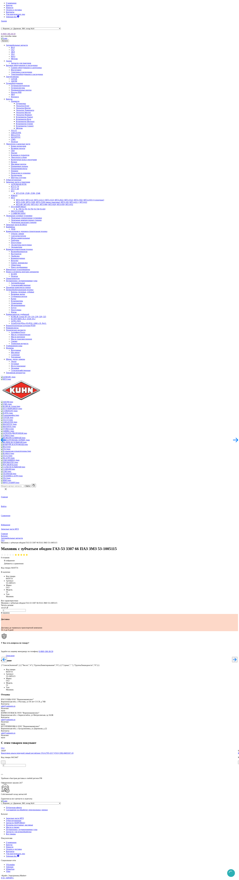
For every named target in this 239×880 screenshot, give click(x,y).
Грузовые (15, 364)
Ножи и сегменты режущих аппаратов (22, 272)
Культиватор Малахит (25, 121)
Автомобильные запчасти (17, 45)
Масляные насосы (18, 164)
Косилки (14, 260)
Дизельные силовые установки (19, 216)
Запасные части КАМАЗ (16, 225)
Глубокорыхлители (19, 296)
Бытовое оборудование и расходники (22, 65)
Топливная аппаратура (15, 373)
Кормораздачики (18, 258)
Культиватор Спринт (25, 126)
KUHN (14, 274)
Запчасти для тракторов (21, 63)
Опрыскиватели (13, 278)
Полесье (14, 142)
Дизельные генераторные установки (26, 218)
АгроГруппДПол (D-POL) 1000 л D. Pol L (28, 323)
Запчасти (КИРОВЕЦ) (15, 823)
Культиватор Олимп (24, 124)
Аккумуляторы (12, 77)
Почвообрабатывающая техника (19, 290)
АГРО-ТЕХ (16, 321)
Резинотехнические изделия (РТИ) (20, 325)
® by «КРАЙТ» (7, 878)
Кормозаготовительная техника (19, 249)
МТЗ (13, 198)
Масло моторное (18, 337)
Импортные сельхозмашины (18, 269)
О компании (11, 3)
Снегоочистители (18, 236)
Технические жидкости (16, 330)
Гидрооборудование (14, 83)
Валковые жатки (18, 294)
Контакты (10, 12)
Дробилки (15, 256)
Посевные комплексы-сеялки (18, 287)
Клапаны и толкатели (20, 155)
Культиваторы (17, 301)
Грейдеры (15, 240)
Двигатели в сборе (19, 157)
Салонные (15, 355)
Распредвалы (16, 175)
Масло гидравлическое (20, 334)
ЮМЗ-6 (14, 195)
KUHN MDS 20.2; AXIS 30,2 (23, 319)
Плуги (13, 308)
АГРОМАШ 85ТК (19, 184)
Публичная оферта (14, 807)
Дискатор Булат (22, 106)
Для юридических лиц (15, 14)
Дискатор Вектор (23, 108)
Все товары (11, 834)
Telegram (9, 867)
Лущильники (16, 303)
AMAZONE (16, 133)
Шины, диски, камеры (15, 359)
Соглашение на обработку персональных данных (27, 810)
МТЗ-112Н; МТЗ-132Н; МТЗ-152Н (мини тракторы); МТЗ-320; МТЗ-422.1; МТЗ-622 (51, 202)
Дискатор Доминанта (25, 110)
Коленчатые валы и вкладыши (24, 160)
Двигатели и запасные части (18, 144)
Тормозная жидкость (19, 343)
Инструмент (16, 70)
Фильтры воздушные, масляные (19, 825)
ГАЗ (12, 50)
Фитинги (15, 97)
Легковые (15, 368)
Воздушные (16, 350)
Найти (28, 486)
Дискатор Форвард (24, 115)
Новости (9, 7)
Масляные (15, 352)
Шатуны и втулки (18, 177)
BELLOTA (15, 135)
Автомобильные (18, 283)
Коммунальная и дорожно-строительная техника (26, 231)
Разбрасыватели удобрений (17, 314)
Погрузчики (16, 242)
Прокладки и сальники (20, 173)
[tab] (10, 656)
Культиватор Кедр (23, 119)
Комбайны (10, 227)
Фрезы (14, 312)
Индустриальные (18, 366)
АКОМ (14, 81)
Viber (8, 871)
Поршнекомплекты (19, 168)
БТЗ (12, 191)
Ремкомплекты (12, 328)
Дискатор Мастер (23, 112)
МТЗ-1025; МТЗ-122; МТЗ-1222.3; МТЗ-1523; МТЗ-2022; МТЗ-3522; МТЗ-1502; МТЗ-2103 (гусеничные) (60, 200)
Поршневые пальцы (19, 166)
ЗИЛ (13, 52)
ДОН (13, 229)
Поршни (14, 171)
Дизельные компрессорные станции (26, 220)
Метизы (14, 59)
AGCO (14, 130)
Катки (13, 299)
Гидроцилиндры (18, 88)
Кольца (14, 162)
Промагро (15, 101)
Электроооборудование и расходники (27, 74)
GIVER (14, 79)
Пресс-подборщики (19, 267)
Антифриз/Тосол (18, 332)
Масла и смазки (12, 827)
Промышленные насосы (21, 90)
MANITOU (16, 137)
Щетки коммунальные (20, 238)
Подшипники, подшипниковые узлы (21, 281)
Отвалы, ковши (17, 234)
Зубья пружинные (13, 180)
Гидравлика (21, 103)
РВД (13, 94)
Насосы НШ (16, 92)
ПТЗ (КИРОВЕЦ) (18, 207)
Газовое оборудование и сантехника (26, 68)
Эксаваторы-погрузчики (21, 245)
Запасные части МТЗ (10, 529)
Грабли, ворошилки (19, 263)
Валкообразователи (19, 251)
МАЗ (13, 56)
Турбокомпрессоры (14, 346)
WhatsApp (10, 869)
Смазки (14, 341)
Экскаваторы (16, 247)
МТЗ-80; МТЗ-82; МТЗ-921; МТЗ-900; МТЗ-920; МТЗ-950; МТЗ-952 (44, 204)
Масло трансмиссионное (21, 339)
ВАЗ (13, 47)
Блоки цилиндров (18, 146)
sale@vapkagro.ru (8, 706)
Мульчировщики (18, 305)
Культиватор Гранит (24, 117)
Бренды (9, 5)
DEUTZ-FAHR (17, 211)
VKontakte (10, 865)
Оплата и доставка (14, 10)
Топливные (16, 357)
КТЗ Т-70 (15, 186)
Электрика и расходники (21, 72)
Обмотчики (16, 265)
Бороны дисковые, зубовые (22, 292)
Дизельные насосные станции (23, 222)
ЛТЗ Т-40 (15, 189)
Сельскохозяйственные (20, 285)
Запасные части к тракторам (18, 182)
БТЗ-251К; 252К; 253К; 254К (28, 193)
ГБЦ (13, 151)
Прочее (14, 153)
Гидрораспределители (20, 85)
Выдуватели (16, 254)
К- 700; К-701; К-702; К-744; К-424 (30, 209)
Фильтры (10, 348)
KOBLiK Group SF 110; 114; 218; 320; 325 (28, 317)
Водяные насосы (18, 148)
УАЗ (12, 54)
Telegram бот (11, 17)
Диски (13, 361)
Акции (4, 21)
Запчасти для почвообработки (18, 832)
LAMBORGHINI (18, 213)
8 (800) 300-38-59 (8, 34)
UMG (13, 139)
